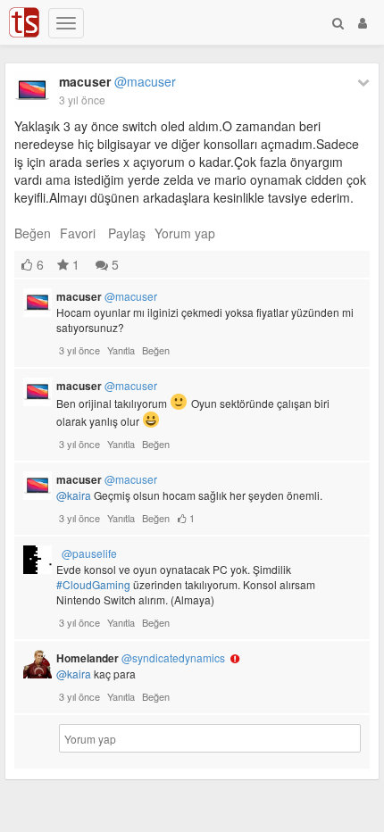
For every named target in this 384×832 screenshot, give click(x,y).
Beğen (32, 233)
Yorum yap (184, 233)
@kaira (73, 495)
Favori (78, 233)
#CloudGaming (93, 584)
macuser (117, 81)
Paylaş (127, 233)
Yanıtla (121, 350)
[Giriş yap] (362, 22)
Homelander (140, 658)
